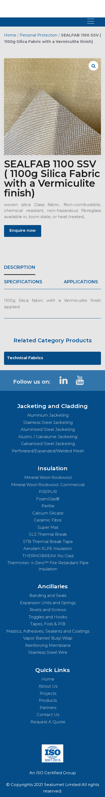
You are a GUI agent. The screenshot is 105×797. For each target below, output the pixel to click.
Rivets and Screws (48, 609)
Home (10, 35)
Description (19, 267)
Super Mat (47, 527)
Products (48, 700)
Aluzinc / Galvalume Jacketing (47, 436)
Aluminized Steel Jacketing (48, 429)
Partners (48, 707)
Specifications (23, 281)
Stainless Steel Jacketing (48, 422)
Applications (81, 281)
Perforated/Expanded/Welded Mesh (48, 450)
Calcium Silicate (48, 513)
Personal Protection (38, 35)
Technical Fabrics (25, 357)
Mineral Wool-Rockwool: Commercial (48, 484)
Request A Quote (47, 721)
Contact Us (48, 714)
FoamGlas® (48, 498)
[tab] (19, 267)
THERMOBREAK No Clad (48, 555)
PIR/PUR (48, 491)
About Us (47, 686)
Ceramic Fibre (48, 520)
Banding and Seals (47, 595)
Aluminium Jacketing (48, 415)
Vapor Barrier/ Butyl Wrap (47, 638)
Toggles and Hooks (48, 616)
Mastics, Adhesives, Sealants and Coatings (47, 631)
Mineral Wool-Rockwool (48, 477)
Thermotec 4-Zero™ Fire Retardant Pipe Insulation (48, 565)
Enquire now (22, 230)
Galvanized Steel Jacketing (48, 443)
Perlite (47, 505)
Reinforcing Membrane (48, 645)
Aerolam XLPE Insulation (47, 548)
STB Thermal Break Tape (48, 541)
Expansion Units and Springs (48, 602)
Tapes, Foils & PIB (47, 623)
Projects (48, 693)
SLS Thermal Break (48, 534)
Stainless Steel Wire (47, 652)
